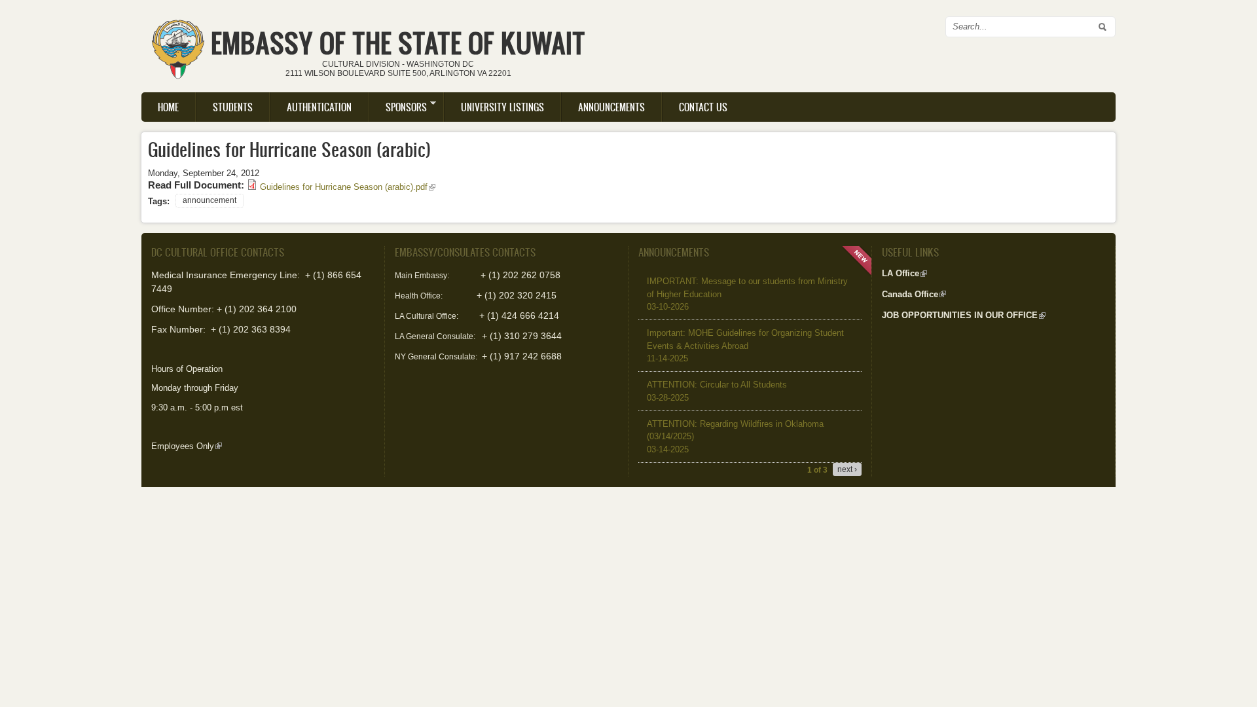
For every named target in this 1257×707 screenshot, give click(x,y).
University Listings (502, 107)
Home (168, 107)
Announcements (611, 107)
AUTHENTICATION (319, 107)
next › (847, 469)
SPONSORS (398, 107)
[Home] (177, 45)
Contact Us (703, 107)
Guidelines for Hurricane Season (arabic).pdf (347, 187)
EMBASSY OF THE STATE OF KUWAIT (398, 43)
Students (233, 107)
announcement (209, 200)
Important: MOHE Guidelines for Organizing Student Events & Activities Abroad (745, 345)
